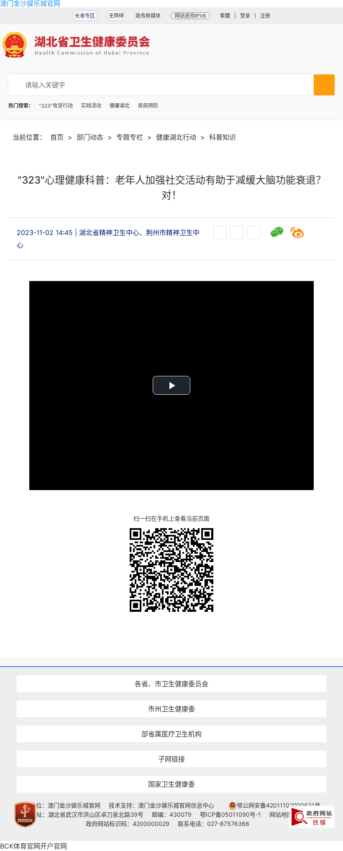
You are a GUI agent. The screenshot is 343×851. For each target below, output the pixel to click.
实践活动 (91, 105)
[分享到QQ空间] (317, 232)
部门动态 (90, 137)
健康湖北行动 (176, 137)
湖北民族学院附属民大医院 (171, 668)
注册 (265, 16)
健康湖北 (120, 105)
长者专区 (85, 16)
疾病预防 (148, 105)
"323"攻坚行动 (56, 105)
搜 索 (324, 84)
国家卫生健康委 (171, 784)
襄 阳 (171, 694)
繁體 (225, 16)
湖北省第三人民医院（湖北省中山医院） (171, 719)
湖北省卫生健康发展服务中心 (171, 743)
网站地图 (281, 814)
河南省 (171, 668)
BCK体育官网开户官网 (33, 846)
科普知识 (222, 137)
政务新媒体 (148, 16)
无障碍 (116, 16)
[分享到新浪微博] (297, 232)
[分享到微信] (277, 232)
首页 (57, 137)
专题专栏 (129, 137)
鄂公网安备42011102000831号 (278, 805)
